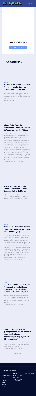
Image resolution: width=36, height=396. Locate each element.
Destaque (7, 123)
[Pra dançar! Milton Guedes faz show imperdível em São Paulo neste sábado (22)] (18, 215)
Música (6, 82)
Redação (6, 100)
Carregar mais (17, 353)
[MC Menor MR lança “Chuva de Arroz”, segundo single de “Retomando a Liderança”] (18, 73)
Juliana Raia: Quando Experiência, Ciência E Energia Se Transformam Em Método (17, 127)
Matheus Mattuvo (8, 161)
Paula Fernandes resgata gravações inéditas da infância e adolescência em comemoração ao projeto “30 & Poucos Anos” (17, 334)
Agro (5, 282)
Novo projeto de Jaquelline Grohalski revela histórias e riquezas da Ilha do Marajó (15, 188)
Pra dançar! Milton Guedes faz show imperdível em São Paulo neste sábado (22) (17, 229)
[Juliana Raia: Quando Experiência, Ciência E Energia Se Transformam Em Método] (18, 113)
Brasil (5, 184)
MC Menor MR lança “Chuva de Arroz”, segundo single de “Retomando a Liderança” (17, 86)
